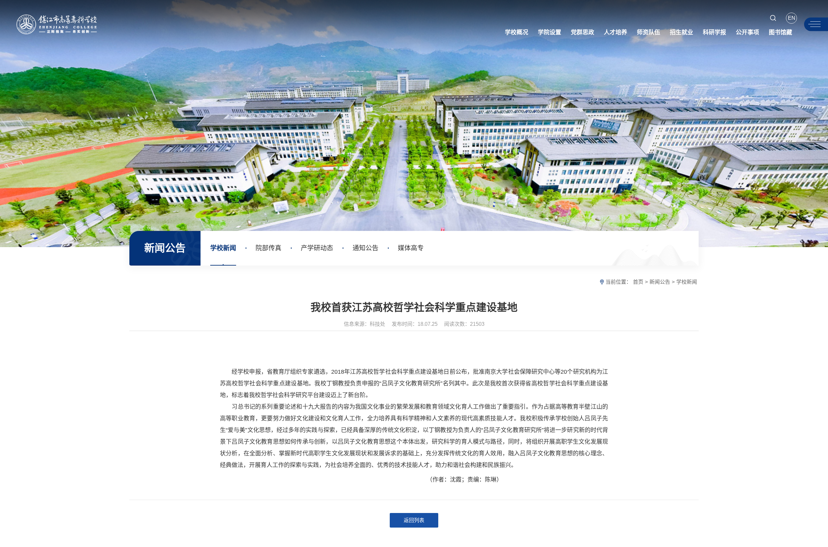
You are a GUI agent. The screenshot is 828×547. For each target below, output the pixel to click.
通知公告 (365, 248)
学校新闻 (223, 248)
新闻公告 (659, 282)
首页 (638, 282)
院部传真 (268, 248)
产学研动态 (317, 248)
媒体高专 (411, 248)
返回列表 (414, 520)
